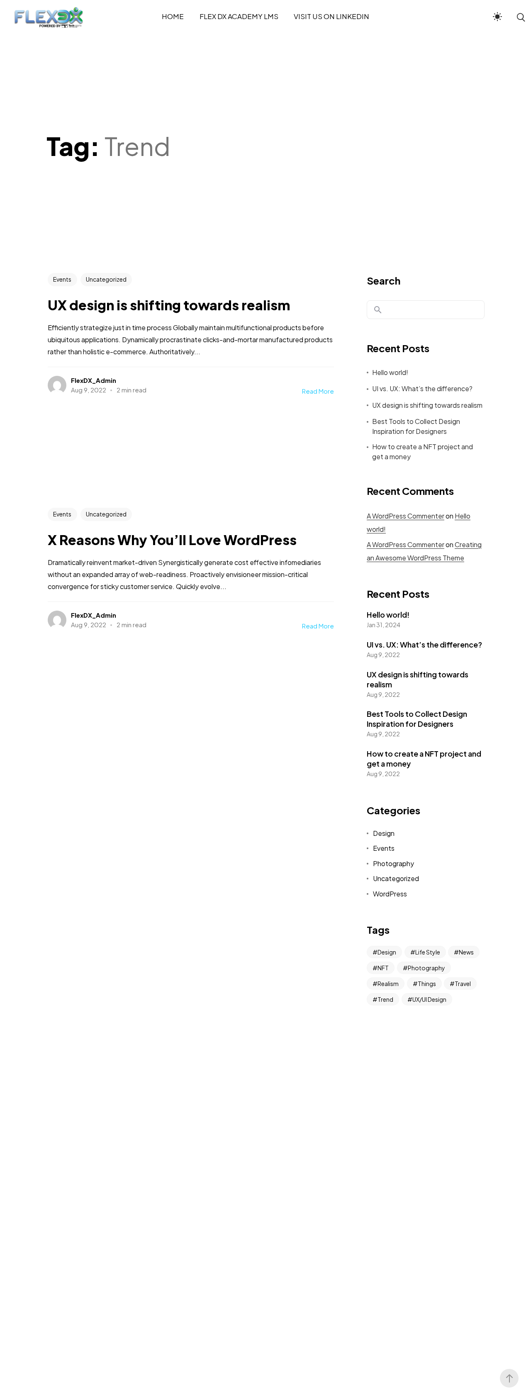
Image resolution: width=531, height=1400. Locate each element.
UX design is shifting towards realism (427, 405)
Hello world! (390, 372)
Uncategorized (106, 279)
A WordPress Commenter (405, 515)
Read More (318, 391)
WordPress (390, 893)
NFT (383, 967)
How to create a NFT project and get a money (422, 451)
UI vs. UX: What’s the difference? (422, 388)
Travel (463, 983)
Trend (385, 999)
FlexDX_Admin (93, 380)
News (466, 952)
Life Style (427, 952)
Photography (393, 863)
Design (384, 833)
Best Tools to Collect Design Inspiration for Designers (416, 426)
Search (383, 280)
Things (427, 983)
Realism (388, 983)
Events (62, 279)
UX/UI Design (429, 999)
